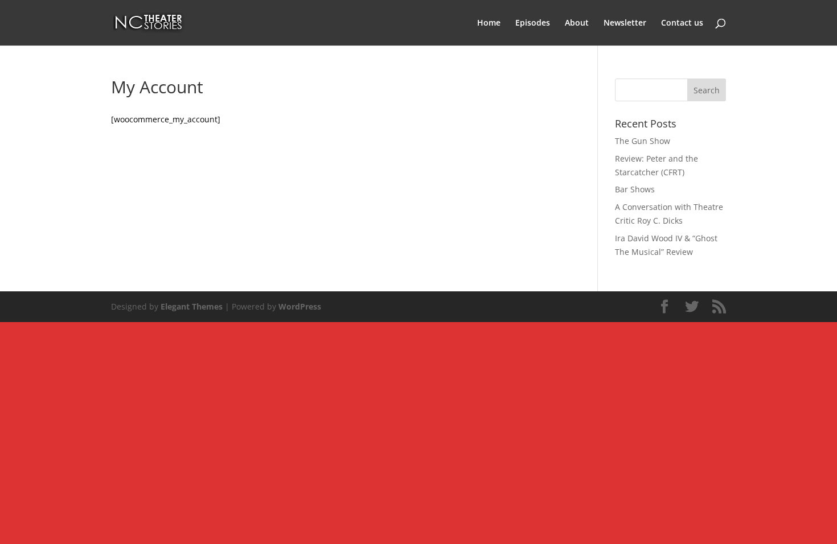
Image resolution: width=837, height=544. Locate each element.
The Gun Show (642, 140)
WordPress (299, 306)
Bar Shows (635, 189)
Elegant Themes (192, 306)
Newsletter (625, 23)
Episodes (532, 23)
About (577, 23)
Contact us (682, 23)
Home (488, 23)
